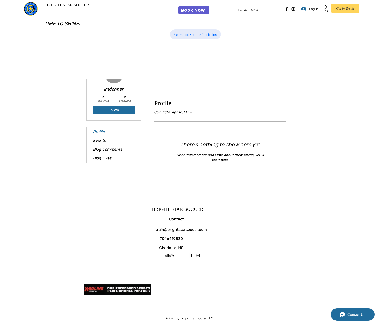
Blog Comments (107, 149)
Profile (99, 131)
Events (99, 140)
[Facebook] (286, 9)
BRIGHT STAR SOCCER (68, 5)
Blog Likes (102, 158)
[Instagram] (293, 9)
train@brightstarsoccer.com (181, 229)
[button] (325, 8)
